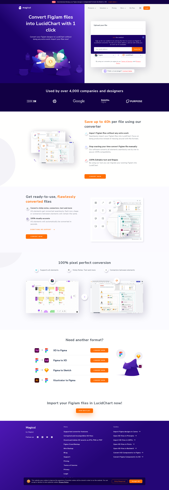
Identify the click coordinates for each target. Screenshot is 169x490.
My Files (132, 8)
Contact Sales (127, 71)
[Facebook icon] (38, 437)
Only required (119, 481)
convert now (95, 176)
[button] (104, 55)
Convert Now (99, 350)
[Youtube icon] (47, 437)
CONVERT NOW (36, 236)
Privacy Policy (64, 482)
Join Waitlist (84, 411)
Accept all (136, 481)
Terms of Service (127, 61)
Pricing (114, 8)
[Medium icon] (42, 437)
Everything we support (40, 229)
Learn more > (112, 2)
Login (147, 8)
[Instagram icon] (52, 437)
